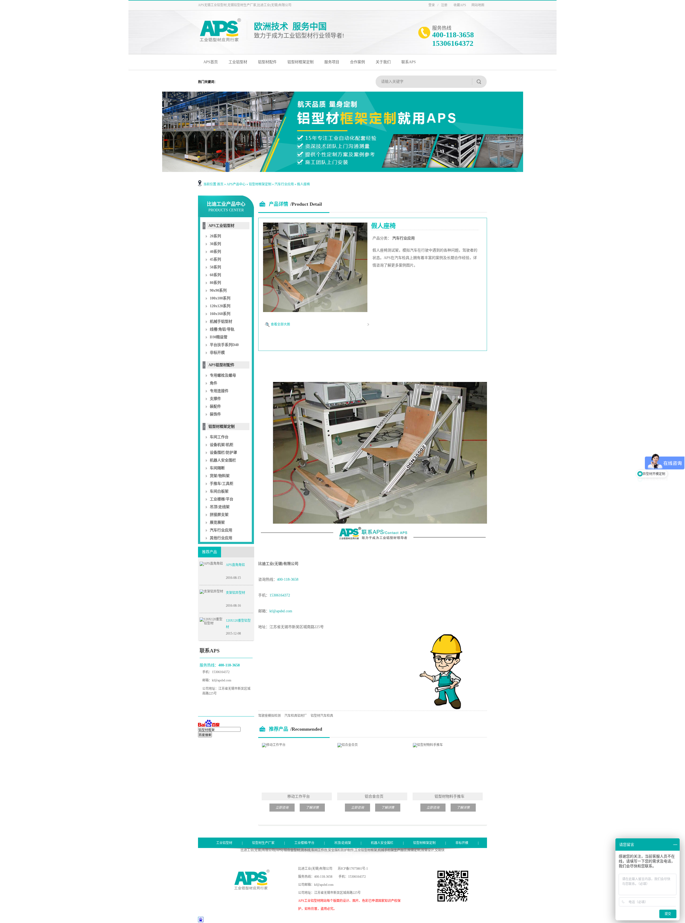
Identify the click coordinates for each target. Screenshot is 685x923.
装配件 (215, 406)
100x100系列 (220, 298)
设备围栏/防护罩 (223, 453)
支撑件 (215, 399)
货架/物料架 (220, 476)
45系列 (215, 259)
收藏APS (460, 5)
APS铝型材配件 (221, 365)
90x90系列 (218, 290)
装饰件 (215, 414)
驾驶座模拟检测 (269, 716)
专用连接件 (219, 391)
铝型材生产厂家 (263, 843)
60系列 (215, 275)
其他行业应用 (221, 538)
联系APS (408, 62)
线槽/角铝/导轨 (222, 329)
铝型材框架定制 (300, 62)
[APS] (220, 41)
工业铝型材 (238, 62)
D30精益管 (218, 337)
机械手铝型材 (221, 322)
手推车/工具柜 (221, 484)
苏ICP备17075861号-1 (353, 869)
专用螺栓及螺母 (223, 375)
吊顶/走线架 (220, 507)
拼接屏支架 (219, 515)
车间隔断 (217, 468)
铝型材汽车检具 (322, 716)
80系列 (215, 283)
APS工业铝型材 (221, 226)
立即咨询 (282, 807)
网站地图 (477, 5)
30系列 (215, 244)
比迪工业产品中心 (226, 206)
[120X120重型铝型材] (211, 623)
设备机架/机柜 (221, 445)
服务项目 (331, 62)
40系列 (215, 252)
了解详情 (312, 807)
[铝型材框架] (342, 132)
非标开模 (217, 353)
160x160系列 (220, 314)
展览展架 (217, 522)
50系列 (215, 267)
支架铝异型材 (235, 593)
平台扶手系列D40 (224, 345)
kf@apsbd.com (221, 680)
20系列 (215, 236)
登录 (431, 5)
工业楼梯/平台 (221, 499)
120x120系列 (220, 306)
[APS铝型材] (252, 888)
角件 (213, 383)
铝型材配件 (267, 62)
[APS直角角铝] (211, 563)
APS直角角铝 (235, 565)
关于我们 (383, 62)
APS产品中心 (236, 184)
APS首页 (210, 62)
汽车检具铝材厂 (295, 716)
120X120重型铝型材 (238, 624)
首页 (220, 184)
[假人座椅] (315, 311)
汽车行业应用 (284, 184)
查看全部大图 (280, 324)
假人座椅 (303, 184)
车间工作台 (219, 437)
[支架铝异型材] (211, 591)
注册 (444, 5)
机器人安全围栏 (223, 460)
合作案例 (357, 62)
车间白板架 (219, 491)
